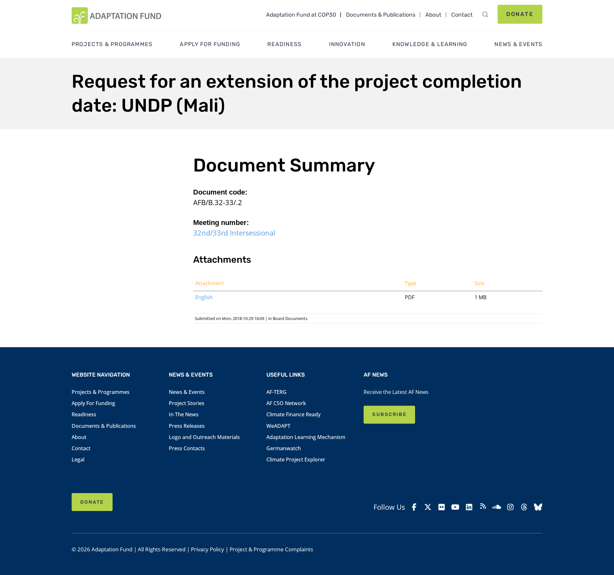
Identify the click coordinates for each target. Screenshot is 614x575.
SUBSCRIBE (389, 414)
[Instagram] (510, 507)
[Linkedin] (469, 507)
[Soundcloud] (496, 507)
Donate (520, 14)
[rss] (482, 507)
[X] (427, 507)
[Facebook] (414, 507)
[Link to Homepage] (116, 15)
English (204, 297)
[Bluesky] (537, 507)
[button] (485, 14)
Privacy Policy (207, 549)
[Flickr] (441, 507)
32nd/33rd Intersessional (234, 233)
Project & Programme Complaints (271, 549)
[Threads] (524, 507)
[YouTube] (455, 507)
